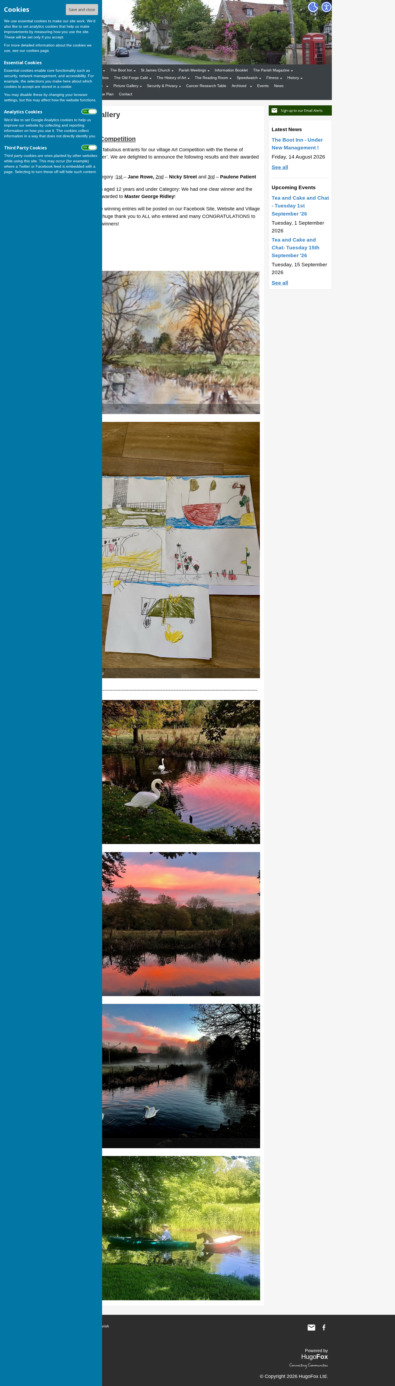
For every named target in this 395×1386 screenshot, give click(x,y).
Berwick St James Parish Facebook (324, 1327)
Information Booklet (231, 70)
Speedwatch (247, 78)
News (278, 86)
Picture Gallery (125, 86)
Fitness (272, 78)
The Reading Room (211, 78)
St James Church (155, 70)
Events (263, 86)
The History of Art (171, 78)
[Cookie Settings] (313, 7)
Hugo (314, 1356)
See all (280, 167)
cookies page (37, 50)
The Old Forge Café (131, 78)
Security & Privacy (162, 86)
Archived (239, 86)
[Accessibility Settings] (326, 7)
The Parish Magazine (271, 70)
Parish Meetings (192, 70)
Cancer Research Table (206, 86)
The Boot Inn (121, 70)
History (293, 78)
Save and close (82, 9)
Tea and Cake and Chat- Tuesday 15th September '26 (295, 247)
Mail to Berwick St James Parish (311, 1327)
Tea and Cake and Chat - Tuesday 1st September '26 (300, 205)
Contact (125, 94)
